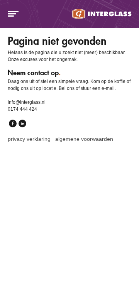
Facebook (13, 123)
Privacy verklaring (29, 139)
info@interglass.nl (27, 102)
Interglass (102, 14)
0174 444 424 (22, 109)
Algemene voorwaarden (84, 139)
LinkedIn (22, 123)
